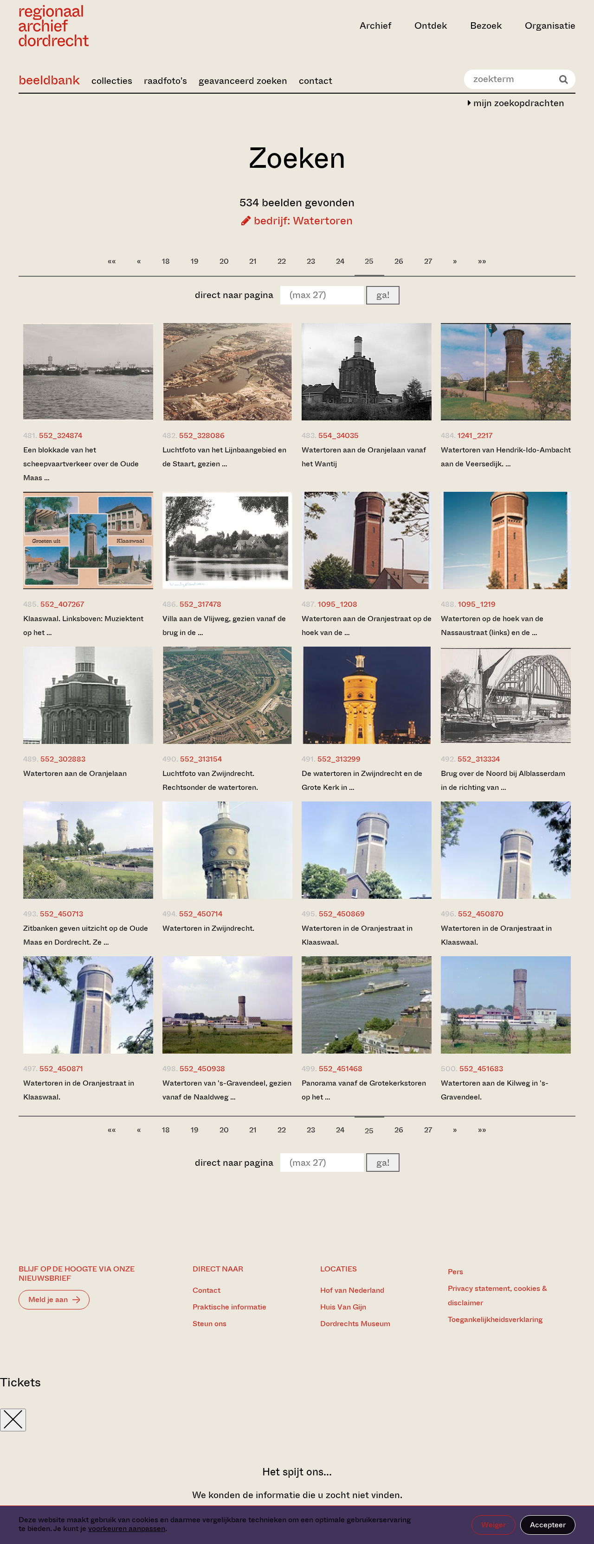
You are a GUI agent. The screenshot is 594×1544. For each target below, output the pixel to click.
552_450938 (202, 1068)
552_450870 (481, 914)
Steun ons (209, 1323)
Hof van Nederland (352, 1290)
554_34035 (338, 435)
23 (311, 261)
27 (428, 261)
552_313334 (479, 759)
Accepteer (548, 1524)
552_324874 (60, 435)
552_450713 (61, 914)
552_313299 (339, 759)
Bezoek (486, 25)
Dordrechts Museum (355, 1323)
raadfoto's (165, 81)
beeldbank (49, 79)
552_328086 (202, 435)
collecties (111, 81)
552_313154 (201, 759)
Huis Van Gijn (343, 1307)
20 (224, 261)
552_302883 (62, 759)
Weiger (493, 1524)
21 (253, 261)
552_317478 (200, 604)
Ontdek (430, 25)
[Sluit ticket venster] (13, 1420)
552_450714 (200, 914)
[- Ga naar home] (102, 25)
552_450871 (61, 1068)
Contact (206, 1290)
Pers (455, 1271)
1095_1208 (337, 604)
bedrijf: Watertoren (302, 221)
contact (315, 81)
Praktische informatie (229, 1307)
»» (482, 261)
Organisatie (550, 25)
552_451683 (481, 1068)
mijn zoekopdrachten (517, 103)
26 (398, 261)
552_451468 (340, 1068)
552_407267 (62, 604)
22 (282, 261)
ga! (382, 295)
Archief (375, 25)
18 (166, 261)
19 (195, 261)
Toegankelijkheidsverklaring (495, 1319)
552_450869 (342, 914)
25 (369, 261)
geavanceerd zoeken (243, 81)
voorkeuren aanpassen (126, 1528)
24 (340, 261)
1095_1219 (477, 604)
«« (112, 261)
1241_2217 (475, 435)
